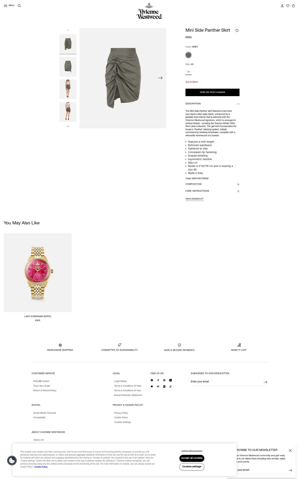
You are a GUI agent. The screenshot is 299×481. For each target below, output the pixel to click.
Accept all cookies (191, 458)
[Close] (290, 450)
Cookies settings (191, 467)
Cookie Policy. (41, 467)
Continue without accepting (191, 451)
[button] (12, 461)
